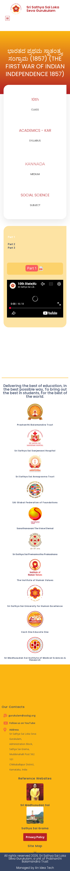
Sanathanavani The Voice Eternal (35, 528)
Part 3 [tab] (11, 247)
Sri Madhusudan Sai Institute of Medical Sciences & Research (35, 658)
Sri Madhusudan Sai (35, 805)
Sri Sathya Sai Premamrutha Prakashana (35, 554)
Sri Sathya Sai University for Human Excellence (35, 606)
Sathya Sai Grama (35, 828)
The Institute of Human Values (35, 580)
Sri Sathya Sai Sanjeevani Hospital (34, 450)
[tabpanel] (35, 241)
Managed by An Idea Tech (35, 868)
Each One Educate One (35, 632)
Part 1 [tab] (11, 237)
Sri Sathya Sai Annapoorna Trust (35, 476)
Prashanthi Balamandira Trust (35, 424)
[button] (7, 18)
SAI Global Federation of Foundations (35, 502)
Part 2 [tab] (11, 244)
